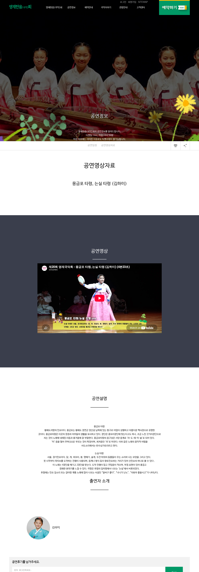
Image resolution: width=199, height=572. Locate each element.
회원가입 (132, 2)
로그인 (123, 2)
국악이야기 (106, 7)
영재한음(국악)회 (54, 7)
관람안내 (123, 7)
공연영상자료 (108, 145)
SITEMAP (143, 2)
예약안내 (89, 7)
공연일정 (92, 145)
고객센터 (141, 7)
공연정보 (71, 7)
